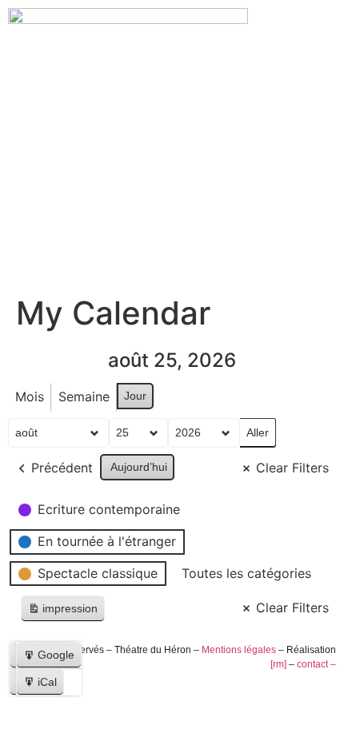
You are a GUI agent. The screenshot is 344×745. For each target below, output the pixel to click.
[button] (172, 224)
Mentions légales (239, 649)
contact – (316, 664)
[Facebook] (21, 713)
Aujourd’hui (138, 466)
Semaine (84, 396)
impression (62, 612)
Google (52, 658)
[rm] (278, 664)
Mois (29, 396)
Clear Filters (292, 468)
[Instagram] (48, 713)
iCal (43, 685)
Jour (135, 395)
